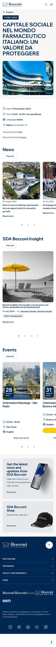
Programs (8, 566)
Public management (13, 316)
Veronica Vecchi (44, 311)
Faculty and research (14, 573)
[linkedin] (28, 627)
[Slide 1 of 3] (22, 225)
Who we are (9, 559)
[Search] (46, 4)
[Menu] (51, 4)
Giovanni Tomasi (28, 311)
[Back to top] (49, 545)
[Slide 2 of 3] (28, 225)
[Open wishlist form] (5, 643)
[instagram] (45, 627)
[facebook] (10, 627)
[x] (19, 627)
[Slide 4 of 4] (37, 336)
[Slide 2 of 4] (25, 336)
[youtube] (36, 627)
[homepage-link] (12, 5)
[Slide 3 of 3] (34, 225)
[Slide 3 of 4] (31, 336)
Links (5, 580)
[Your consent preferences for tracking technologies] (51, 642)
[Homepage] (15, 545)
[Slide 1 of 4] (18, 336)
